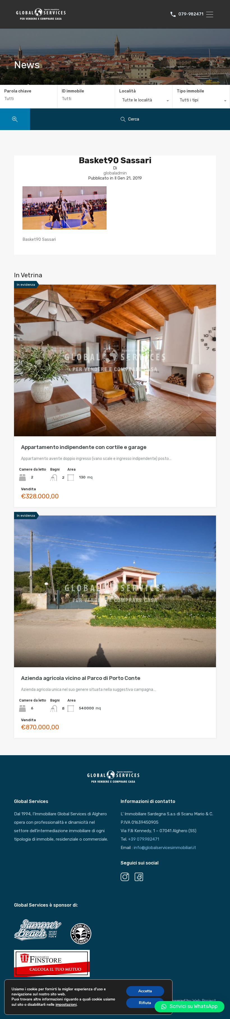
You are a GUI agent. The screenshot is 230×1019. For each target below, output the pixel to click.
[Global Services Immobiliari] (40, 19)
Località (127, 91)
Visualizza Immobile (115, 406)
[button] (189, 1006)
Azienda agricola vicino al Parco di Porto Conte (80, 678)
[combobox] (143, 101)
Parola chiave (17, 91)
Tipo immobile (190, 91)
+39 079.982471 (143, 839)
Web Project (204, 1000)
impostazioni (66, 1004)
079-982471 (190, 14)
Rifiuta (145, 1003)
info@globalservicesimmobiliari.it (165, 847)
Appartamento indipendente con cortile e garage (83, 447)
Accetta (145, 991)
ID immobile (73, 91)
